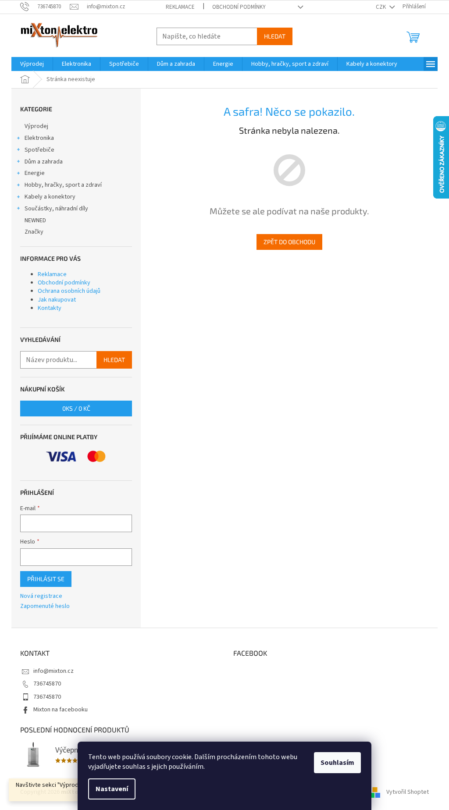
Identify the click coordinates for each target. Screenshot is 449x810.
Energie (35, 173)
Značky (34, 231)
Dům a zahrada (44, 161)
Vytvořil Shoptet (407, 792)
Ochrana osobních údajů (69, 291)
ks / (76, 408)
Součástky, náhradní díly (56, 208)
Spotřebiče (39, 150)
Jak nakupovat (57, 299)
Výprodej (36, 126)
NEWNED (35, 220)
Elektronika (39, 138)
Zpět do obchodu (289, 241)
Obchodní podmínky (239, 7)
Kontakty (49, 308)
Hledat (274, 36)
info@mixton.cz (53, 671)
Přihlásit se (45, 579)
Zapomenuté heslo (45, 606)
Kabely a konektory (50, 196)
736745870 (47, 683)
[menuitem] (32, 64)
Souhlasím (337, 762)
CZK (381, 7)
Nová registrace (41, 596)
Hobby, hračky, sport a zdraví (63, 185)
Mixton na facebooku (60, 709)
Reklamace (180, 7)
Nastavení (112, 789)
